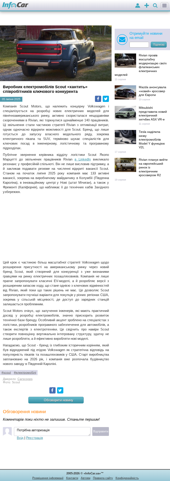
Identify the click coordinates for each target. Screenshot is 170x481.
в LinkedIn (83, 159)
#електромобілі (25, 372)
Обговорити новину (58, 400)
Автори (85, 478)
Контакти (72, 478)
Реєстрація (34, 438)
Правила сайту (103, 478)
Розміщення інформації (48, 478)
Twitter (106, 99)
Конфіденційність (127, 478)
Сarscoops (25, 379)
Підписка (158, 44)
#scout (6, 372)
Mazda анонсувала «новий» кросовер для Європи (152, 91)
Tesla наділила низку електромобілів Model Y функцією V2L (152, 139)
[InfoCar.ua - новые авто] (15, 5)
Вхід (20, 438)
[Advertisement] (56, 227)
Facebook (98, 99)
